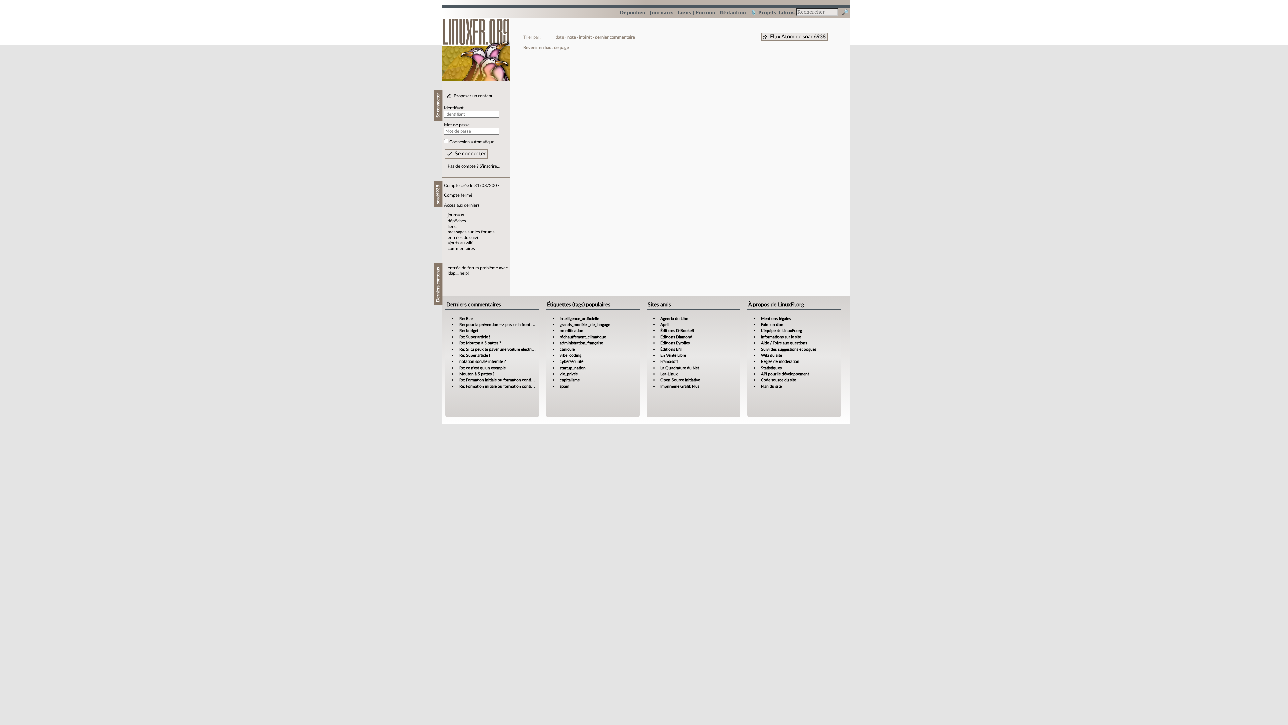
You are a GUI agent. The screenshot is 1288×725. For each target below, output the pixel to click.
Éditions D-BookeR (677, 331)
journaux (456, 215)
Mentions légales (776, 319)
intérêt (585, 37)
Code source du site (778, 380)
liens (452, 227)
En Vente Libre (673, 355)
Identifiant (454, 108)
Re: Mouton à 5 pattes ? (480, 343)
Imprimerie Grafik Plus (679, 386)
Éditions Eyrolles (675, 343)
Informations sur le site (781, 337)
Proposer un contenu (473, 96)
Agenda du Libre (674, 319)
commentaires (461, 249)
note (571, 37)
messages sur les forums (471, 232)
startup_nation (573, 368)
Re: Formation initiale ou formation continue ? (499, 380)
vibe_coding (570, 355)
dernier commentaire (615, 37)
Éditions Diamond (676, 337)
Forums (705, 12)
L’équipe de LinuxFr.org (781, 331)
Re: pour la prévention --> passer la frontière (498, 325)
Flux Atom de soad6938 (798, 36)
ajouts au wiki (460, 243)
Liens (684, 12)
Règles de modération (780, 361)
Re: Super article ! (474, 337)
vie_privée (569, 374)
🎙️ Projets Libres (772, 12)
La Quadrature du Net (679, 368)
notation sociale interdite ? (482, 361)
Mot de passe (457, 125)
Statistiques (771, 368)
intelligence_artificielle (579, 319)
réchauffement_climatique (583, 337)
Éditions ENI (671, 349)
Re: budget (468, 331)
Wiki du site (771, 355)
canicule (567, 349)
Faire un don (772, 325)
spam (564, 386)
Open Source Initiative (680, 380)
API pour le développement (785, 374)
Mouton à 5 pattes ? (476, 374)
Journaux (661, 12)
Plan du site (771, 386)
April (664, 325)
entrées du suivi (463, 238)
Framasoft (669, 361)
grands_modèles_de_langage (585, 325)
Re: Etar (466, 319)
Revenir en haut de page (546, 48)
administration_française (581, 343)
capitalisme (570, 380)
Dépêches (632, 12)
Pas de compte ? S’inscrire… (474, 166)
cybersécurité (571, 361)
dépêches (457, 221)
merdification (571, 331)
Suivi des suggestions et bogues (788, 349)
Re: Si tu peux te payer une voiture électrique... (500, 349)
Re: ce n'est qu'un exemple (482, 368)
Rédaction (732, 12)
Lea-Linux (669, 374)
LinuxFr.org (476, 46)
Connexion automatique (471, 142)
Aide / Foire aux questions (784, 343)
